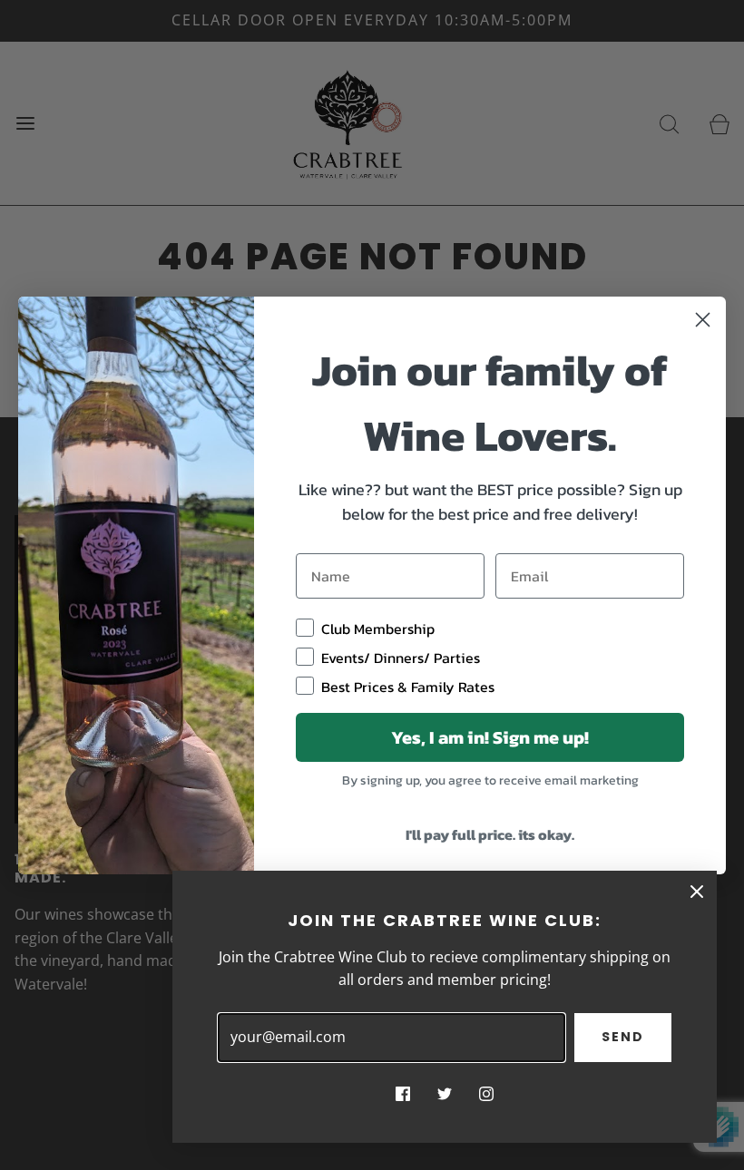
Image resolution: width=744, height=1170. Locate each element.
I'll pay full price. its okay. (490, 834)
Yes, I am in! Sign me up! (490, 737)
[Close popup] (697, 891)
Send (623, 1037)
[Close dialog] (703, 320)
